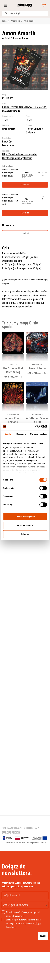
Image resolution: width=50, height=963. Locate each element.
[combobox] (25, 905)
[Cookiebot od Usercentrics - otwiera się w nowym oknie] (35, 426)
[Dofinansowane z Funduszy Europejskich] (25, 838)
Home (4, 21)
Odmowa (25, 534)
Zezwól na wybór (25, 525)
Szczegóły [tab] (21, 434)
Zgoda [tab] (8, 434)
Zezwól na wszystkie (25, 516)
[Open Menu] (5, 5)
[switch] (43, 488)
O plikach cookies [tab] (38, 434)
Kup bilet (25, 233)
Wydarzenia (15, 21)
